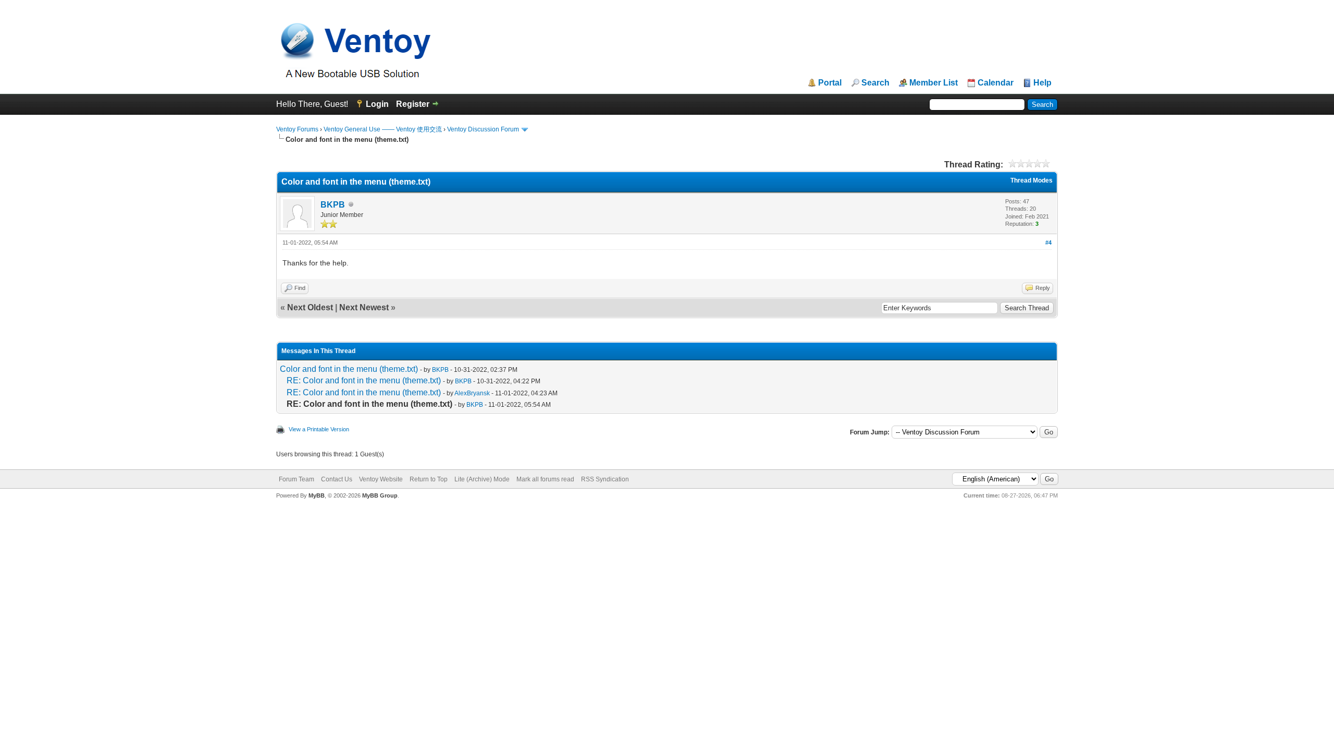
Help (1042, 83)
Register (412, 104)
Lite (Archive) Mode (482, 479)
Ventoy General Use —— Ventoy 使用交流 (383, 129)
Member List (933, 83)
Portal (830, 83)
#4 (1048, 242)
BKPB (332, 204)
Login (377, 104)
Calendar (996, 83)
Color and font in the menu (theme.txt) (349, 369)
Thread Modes (1031, 180)
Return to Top (429, 479)
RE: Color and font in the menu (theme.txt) (364, 380)
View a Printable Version (319, 429)
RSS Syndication (605, 479)
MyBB (316, 495)
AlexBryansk (472, 393)
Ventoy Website (381, 479)
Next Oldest (310, 307)
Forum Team (296, 479)
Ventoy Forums (297, 129)
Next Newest (364, 307)
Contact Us (336, 479)
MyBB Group (380, 495)
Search (875, 83)
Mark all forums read (545, 479)
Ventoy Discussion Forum (483, 129)
